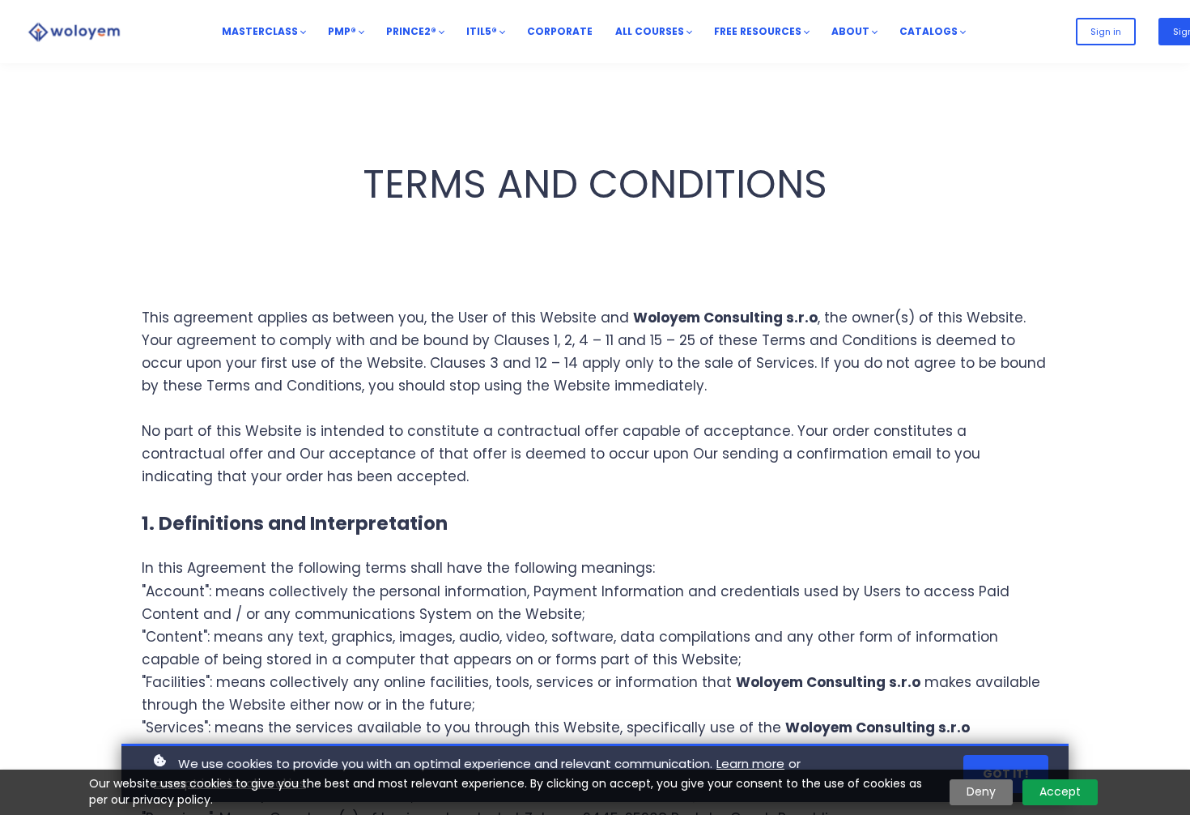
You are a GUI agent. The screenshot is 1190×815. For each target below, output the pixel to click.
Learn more (750, 763)
